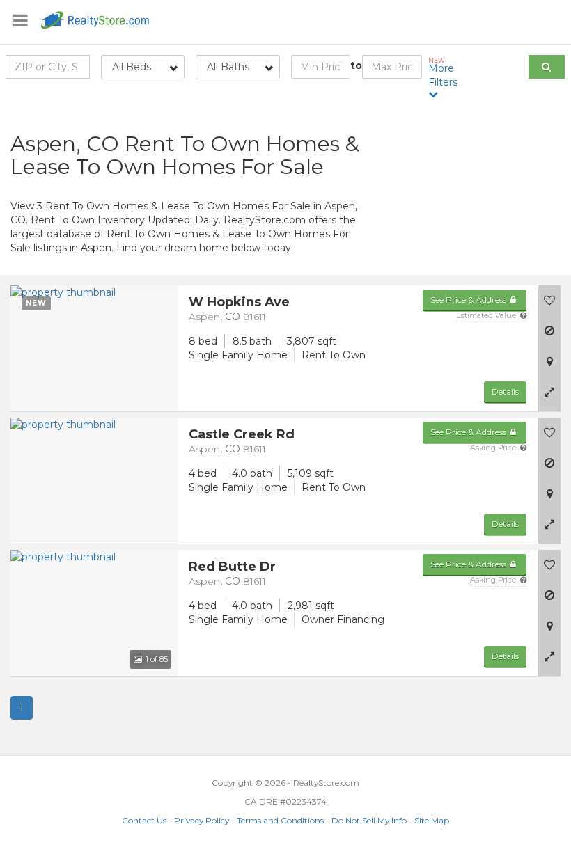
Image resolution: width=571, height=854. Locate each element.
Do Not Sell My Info (369, 820)
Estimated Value (487, 315)
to (356, 65)
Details (505, 391)
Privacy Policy (201, 820)
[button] (549, 391)
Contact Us (144, 820)
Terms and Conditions (280, 820)
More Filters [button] (442, 72)
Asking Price (494, 447)
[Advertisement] (475, 191)
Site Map (431, 820)
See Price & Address (469, 299)
